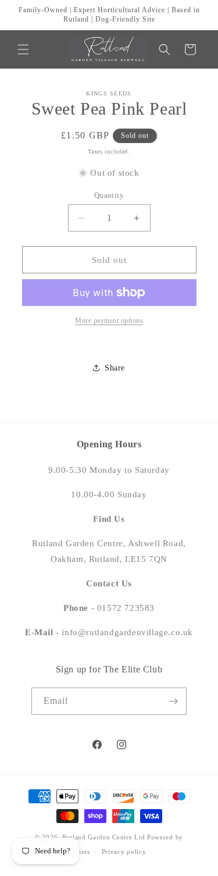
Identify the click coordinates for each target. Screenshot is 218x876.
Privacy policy (124, 851)
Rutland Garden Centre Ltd (103, 837)
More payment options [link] (109, 320)
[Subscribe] (173, 701)
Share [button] (115, 368)
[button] (23, 49)
